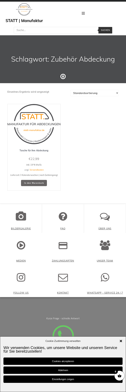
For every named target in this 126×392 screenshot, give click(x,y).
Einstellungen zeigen (63, 379)
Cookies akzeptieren (63, 361)
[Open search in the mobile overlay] (63, 30)
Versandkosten (37, 169)
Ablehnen (63, 370)
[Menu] (83, 13)
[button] (121, 341)
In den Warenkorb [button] (34, 183)
